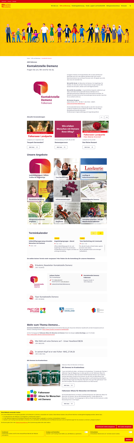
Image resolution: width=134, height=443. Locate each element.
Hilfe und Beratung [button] (65, 6)
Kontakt (14, 1)
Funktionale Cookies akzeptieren (105, 426)
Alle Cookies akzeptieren (124, 426)
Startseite (4, 1)
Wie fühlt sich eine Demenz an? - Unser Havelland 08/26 (59, 341)
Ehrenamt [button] (124, 6)
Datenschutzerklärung (22, 422)
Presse (9, 1)
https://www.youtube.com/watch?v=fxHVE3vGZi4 (55, 329)
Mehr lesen (31, 147)
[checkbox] (86, 432)
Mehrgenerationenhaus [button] (113, 6)
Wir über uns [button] (54, 6)
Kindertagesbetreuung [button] (78, 6)
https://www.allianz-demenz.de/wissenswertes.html (41, 334)
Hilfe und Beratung (35, 58)
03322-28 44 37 (58, 280)
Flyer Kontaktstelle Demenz (46, 297)
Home (28, 58)
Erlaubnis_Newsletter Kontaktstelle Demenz (53, 265)
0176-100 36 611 (65, 281)
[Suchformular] (130, 6)
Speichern (128, 439)
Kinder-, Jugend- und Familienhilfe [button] (95, 6)
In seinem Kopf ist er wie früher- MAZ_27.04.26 (55, 351)
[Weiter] (106, 117)
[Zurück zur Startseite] (6, 6)
